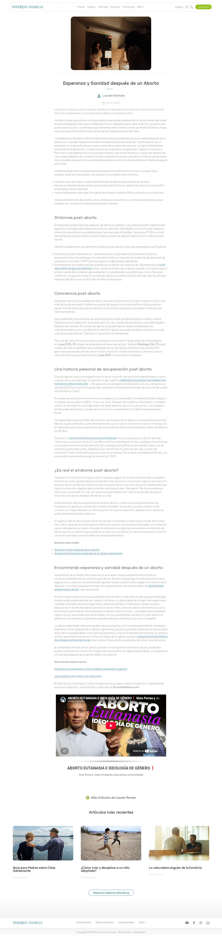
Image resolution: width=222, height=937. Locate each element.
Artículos (103, 7)
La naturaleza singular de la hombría (175, 868)
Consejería (128, 7)
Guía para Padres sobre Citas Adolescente (34, 869)
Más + (140, 7)
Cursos (91, 7)
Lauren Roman (114, 96)
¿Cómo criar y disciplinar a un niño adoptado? (105, 869)
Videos (81, 7)
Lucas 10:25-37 (66, 344)
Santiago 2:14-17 (148, 344)
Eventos (115, 7)
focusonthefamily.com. (126, 687)
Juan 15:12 (105, 355)
